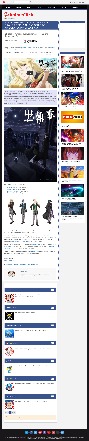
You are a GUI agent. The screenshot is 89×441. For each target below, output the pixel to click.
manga (14, 49)
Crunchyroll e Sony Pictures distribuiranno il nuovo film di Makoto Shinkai (72, 218)
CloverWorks (23, 264)
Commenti (6, 41)
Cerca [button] (64, 7)
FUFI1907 (9, 396)
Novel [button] (29, 7)
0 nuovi (54, 285)
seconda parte (36, 244)
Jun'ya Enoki (10, 189)
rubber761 (9, 307)
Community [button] (75, 7)
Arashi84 (11, 343)
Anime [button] (8, 7)
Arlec (10, 378)
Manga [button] (18, 7)
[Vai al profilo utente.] (11, 274)
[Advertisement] (58, 15)
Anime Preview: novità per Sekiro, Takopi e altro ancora (71, 89)
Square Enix (31, 251)
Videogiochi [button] (51, 7)
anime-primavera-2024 (33, 264)
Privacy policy (59, 438)
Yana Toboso (21, 49)
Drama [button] (39, 7)
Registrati (74, 2)
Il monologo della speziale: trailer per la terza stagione (72, 180)
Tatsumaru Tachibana (13, 193)
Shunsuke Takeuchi (12, 191)
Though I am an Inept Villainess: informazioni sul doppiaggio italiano (71, 107)
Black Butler (52, 47)
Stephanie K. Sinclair (12, 325)
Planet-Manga (9, 264)
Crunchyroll (16, 264)
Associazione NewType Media (44, 435)
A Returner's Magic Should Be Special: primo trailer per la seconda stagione (72, 70)
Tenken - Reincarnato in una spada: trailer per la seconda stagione (71, 144)
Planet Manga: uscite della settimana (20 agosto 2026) (72, 125)
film (21, 248)
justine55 (9, 361)
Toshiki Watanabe (12, 187)
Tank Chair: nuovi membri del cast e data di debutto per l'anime (71, 199)
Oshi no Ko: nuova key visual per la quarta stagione (71, 162)
